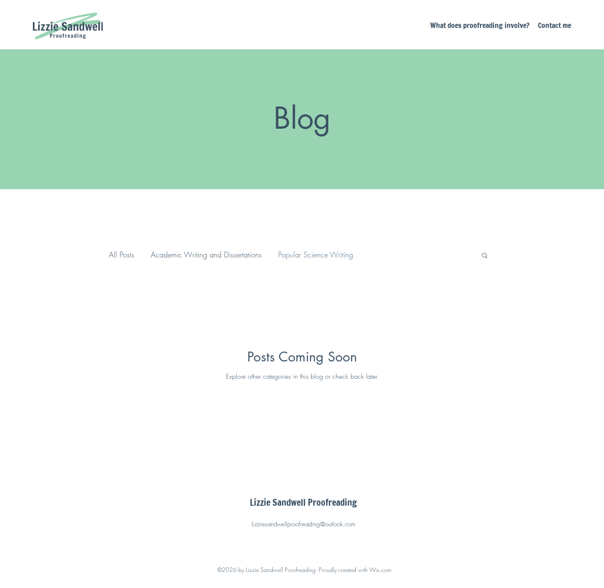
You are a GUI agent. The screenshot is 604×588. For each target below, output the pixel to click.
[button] (485, 256)
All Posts (121, 254)
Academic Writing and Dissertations (206, 254)
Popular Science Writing (315, 254)
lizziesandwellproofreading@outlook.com (303, 524)
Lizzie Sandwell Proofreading (303, 502)
